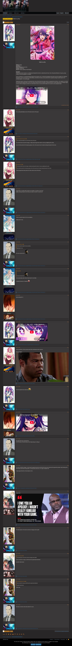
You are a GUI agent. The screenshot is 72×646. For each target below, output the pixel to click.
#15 (68, 465)
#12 (68, 386)
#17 (68, 527)
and (22, 550)
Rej (9, 206)
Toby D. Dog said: (19, 555)
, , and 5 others (27, 106)
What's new (16, 13)
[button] (12, 13)
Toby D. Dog (9, 482)
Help (66, 639)
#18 (68, 553)
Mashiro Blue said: (20, 244)
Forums (5, 13)
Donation (10, 13)
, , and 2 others (28, 159)
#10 (68, 321)
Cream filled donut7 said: (21, 581)
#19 (68, 579)
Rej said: (18, 270)
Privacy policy (62, 639)
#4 (68, 162)
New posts (4, 14)
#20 (68, 604)
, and (23, 409)
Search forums (9, 14)
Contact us (51, 639)
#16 (68, 491)
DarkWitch (5, 20)
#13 (68, 412)
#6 (68, 215)
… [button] (7, 22)
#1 (68, 24)
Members (22, 13)
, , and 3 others (27, 488)
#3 (68, 136)
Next (11, 22)
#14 (68, 438)
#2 (68, 109)
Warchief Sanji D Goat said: (21, 138)
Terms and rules (57, 639)
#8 (68, 268)
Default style (6, 639)
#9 (68, 295)
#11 (68, 347)
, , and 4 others (27, 133)
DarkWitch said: (19, 164)
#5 (68, 188)
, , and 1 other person (29, 185)
